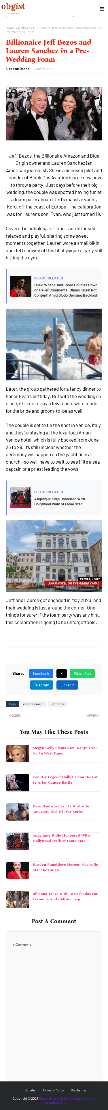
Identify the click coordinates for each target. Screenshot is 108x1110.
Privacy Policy (53, 1090)
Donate (29, 1090)
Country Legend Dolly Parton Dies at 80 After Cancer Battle (65, 780)
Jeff (51, 228)
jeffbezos (25, 28)
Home (10, 28)
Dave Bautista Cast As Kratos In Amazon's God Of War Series (61, 809)
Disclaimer (78, 1090)
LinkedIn (67, 685)
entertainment (33, 704)
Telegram (41, 685)
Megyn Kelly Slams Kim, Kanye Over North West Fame (65, 751)
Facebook (41, 673)
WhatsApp (82, 673)
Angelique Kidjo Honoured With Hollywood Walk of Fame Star (61, 838)
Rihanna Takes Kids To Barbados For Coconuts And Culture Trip (65, 896)
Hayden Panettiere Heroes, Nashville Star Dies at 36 (65, 867)
